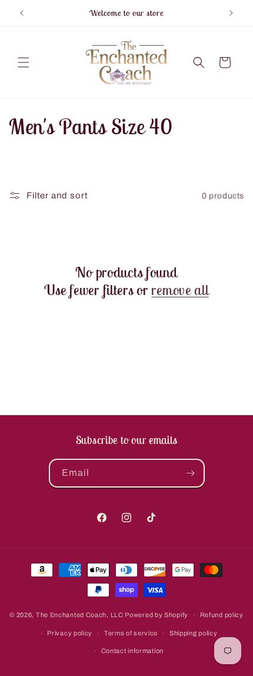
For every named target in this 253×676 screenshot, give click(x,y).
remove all (179, 290)
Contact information (132, 650)
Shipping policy (193, 633)
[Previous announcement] (22, 13)
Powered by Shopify (156, 614)
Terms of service (131, 633)
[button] (23, 62)
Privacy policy (69, 633)
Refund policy (222, 614)
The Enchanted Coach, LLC (80, 614)
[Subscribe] (191, 473)
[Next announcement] (231, 13)
